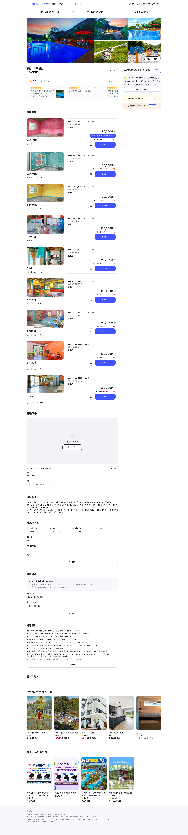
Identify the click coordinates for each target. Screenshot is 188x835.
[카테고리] (28, 4)
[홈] (35, 4)
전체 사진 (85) (153, 59)
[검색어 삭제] (75, 4)
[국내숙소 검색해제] (49, 4)
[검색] (80, 4)
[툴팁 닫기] (114, 135)
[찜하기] (110, 70)
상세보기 (70, 127)
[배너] (141, 98)
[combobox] (62, 4)
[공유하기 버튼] (116, 70)
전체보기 (112, 81)
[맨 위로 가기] (182, 829)
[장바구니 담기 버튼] (91, 145)
